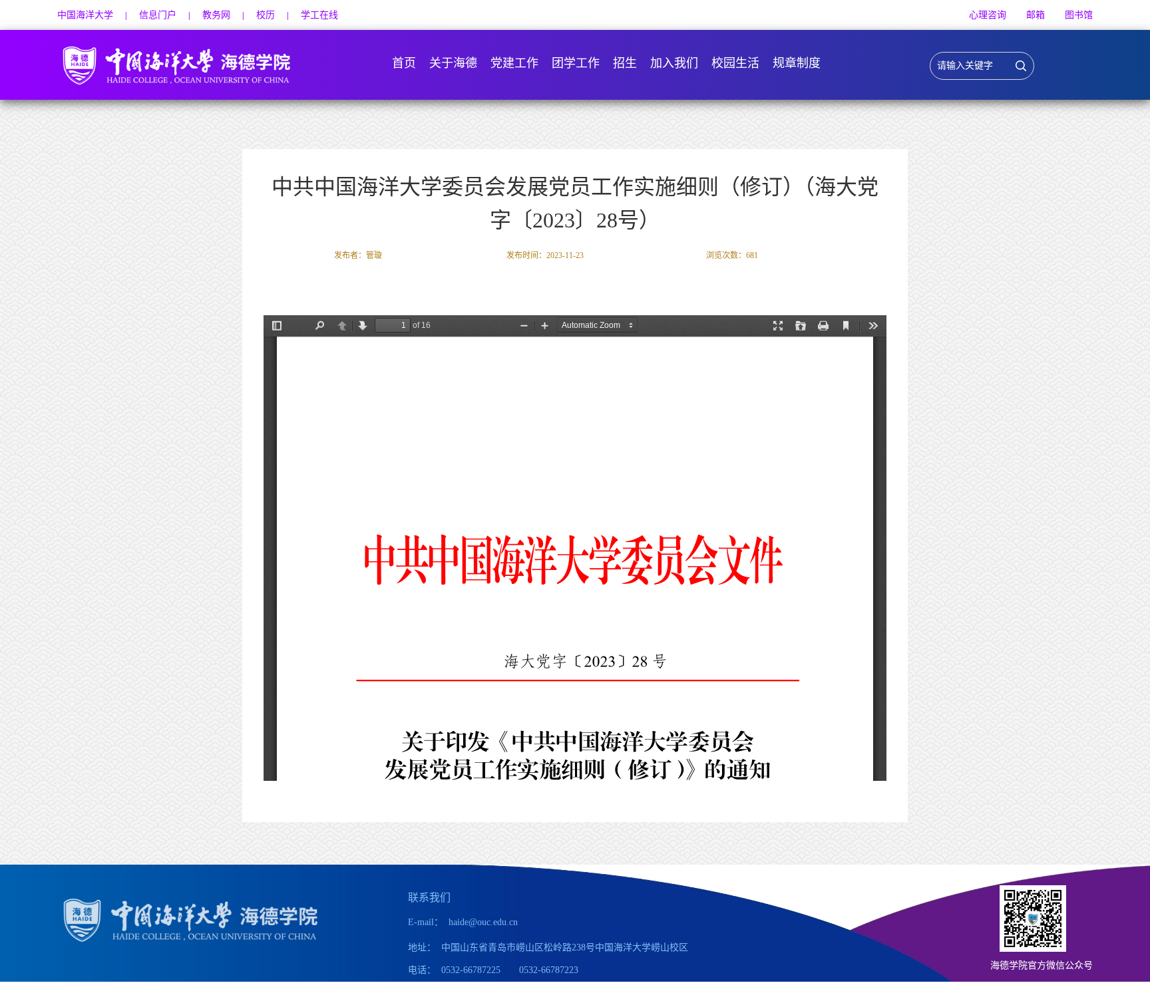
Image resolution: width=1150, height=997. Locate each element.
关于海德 (453, 63)
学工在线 (319, 15)
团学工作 (576, 63)
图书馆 (1079, 15)
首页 (404, 63)
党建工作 (514, 63)
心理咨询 (987, 15)
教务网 (216, 15)
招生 (625, 63)
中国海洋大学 (85, 15)
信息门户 (157, 15)
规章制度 (797, 63)
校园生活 (735, 63)
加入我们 (674, 63)
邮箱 (1035, 15)
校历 (265, 15)
